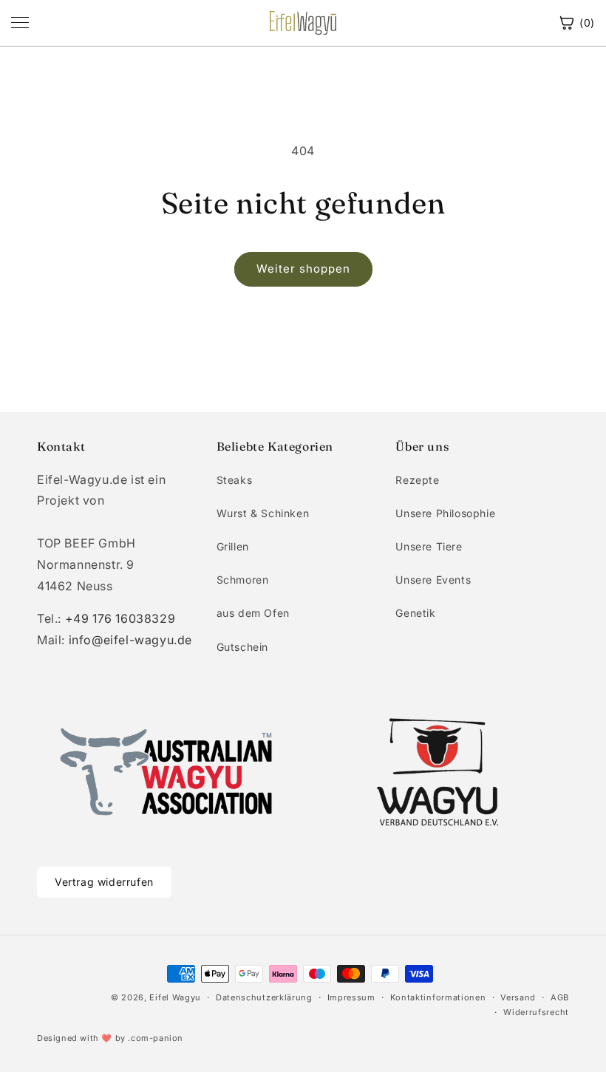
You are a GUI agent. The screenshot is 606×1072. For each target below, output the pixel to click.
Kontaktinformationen (438, 997)
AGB (560, 997)
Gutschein (242, 647)
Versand (518, 997)
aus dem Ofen (253, 613)
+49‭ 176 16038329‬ (120, 618)
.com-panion (155, 1038)
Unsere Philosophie (445, 513)
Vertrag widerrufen (104, 881)
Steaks (235, 480)
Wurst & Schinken (263, 513)
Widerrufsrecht (536, 1012)
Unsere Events (433, 579)
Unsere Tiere (428, 546)
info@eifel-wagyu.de (130, 639)
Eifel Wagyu (175, 997)
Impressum (351, 997)
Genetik (415, 613)
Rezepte (417, 480)
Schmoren (243, 579)
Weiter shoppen (303, 269)
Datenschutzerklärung (264, 997)
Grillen (233, 546)
